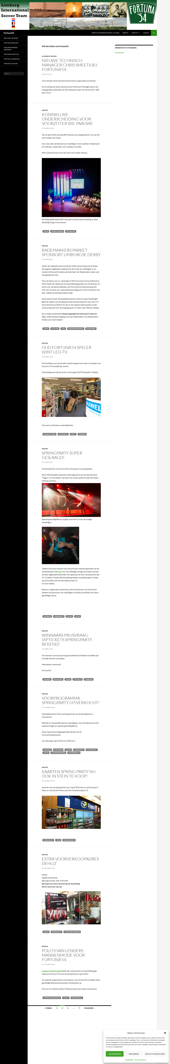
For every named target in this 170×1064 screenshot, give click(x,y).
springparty (59, 616)
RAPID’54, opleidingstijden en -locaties (105, 33)
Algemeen (46, 56)
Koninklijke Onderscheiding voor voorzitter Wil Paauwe (67, 119)
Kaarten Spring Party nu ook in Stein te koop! (68, 774)
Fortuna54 (9, 32)
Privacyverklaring (140, 1060)
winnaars (89, 679)
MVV (63, 328)
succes (69, 616)
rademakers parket (76, 328)
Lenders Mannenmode (51, 971)
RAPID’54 (125, 33)
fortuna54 (58, 750)
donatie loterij (50, 434)
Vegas (78, 616)
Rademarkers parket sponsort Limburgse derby (71, 252)
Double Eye (119, 53)
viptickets (78, 679)
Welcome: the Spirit (11, 38)
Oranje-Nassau (57, 231)
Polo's (66, 998)
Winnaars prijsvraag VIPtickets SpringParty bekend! (67, 640)
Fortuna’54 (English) (11, 43)
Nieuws (54, 56)
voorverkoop (74, 753)
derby (46, 328)
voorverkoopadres (72, 932)
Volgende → (89, 1008)
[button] (165, 1033)
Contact (146, 33)
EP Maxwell (63, 434)
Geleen (68, 750)
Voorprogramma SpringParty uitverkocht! (70, 700)
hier (59, 571)
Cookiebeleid (129, 1060)
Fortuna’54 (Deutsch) (11, 54)
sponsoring (91, 328)
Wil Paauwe (70, 231)
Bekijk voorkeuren (155, 1054)
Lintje (46, 231)
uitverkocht (92, 750)
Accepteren (115, 1054)
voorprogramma (58, 753)
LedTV (73, 434)
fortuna (55, 328)
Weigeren (134, 1054)
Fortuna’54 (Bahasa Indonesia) (11, 48)
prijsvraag (58, 679)
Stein (58, 840)
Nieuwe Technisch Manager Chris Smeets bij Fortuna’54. (69, 65)
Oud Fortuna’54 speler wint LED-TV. (66, 349)
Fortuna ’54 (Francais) (12, 59)
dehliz (46, 932)
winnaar (82, 434)
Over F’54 (135, 33)
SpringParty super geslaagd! (62, 455)
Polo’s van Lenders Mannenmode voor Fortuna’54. (63, 955)
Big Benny (47, 616)
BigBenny (47, 679)
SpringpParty (77, 998)
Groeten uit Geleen (11, 63)
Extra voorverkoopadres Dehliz (70, 861)
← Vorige (47, 1008)
